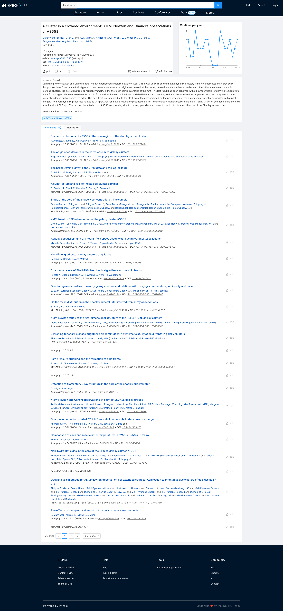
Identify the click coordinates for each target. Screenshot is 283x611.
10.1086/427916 (137, 411)
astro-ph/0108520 (110, 462)
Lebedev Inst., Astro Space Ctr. (129, 455)
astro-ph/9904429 (108, 518)
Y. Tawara (95, 140)
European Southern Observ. (75, 290)
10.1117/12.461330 (150, 502)
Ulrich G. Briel (58, 223)
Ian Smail (154, 495)
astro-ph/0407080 (109, 230)
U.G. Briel (103, 363)
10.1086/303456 (130, 443)
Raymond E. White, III (96, 274)
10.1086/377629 (137, 144)
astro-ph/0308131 (116, 367)
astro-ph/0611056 (61, 58)
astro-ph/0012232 (104, 262)
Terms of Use (65, 583)
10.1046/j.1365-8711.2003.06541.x (155, 246)
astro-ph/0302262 (117, 246)
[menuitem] (248, 5)
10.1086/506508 (137, 160)
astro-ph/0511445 (107, 342)
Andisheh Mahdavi (60, 404)
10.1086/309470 (131, 427)
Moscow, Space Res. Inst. (190, 156)
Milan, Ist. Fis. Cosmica (155, 290)
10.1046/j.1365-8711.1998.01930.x (155, 191)
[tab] (52, 127)
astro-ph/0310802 (109, 144)
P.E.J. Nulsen (89, 423)
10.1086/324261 (131, 176)
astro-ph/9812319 (108, 392)
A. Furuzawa (82, 140)
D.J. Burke (116, 423)
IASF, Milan (85, 37)
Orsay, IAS (76, 488)
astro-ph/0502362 (109, 411)
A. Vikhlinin (154, 455)
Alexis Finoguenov (113, 223)
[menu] (253, 5)
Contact (215, 583)
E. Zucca (90, 188)
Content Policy (65, 572)
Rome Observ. (179, 207)
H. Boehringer (66, 388)
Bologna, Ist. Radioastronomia (153, 204)
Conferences (162, 12)
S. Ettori (55, 290)
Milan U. (70, 37)
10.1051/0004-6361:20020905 (145, 294)
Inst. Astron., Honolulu (62, 227)
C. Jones (92, 363)
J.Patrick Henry (169, 223)
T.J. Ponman (74, 423)
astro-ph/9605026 (102, 443)
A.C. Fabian (66, 306)
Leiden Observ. (80, 243)
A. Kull (54, 388)
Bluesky (215, 572)
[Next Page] (77, 536)
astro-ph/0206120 (109, 294)
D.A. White (79, 306)
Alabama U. (115, 274)
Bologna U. (74, 204)
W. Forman (80, 363)
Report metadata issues (115, 578)
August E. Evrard (75, 514)
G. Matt (99, 172)
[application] (210, 49)
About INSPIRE (66, 567)
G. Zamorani (103, 188)
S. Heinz (55, 363)
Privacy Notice (66, 578)
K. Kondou (68, 140)
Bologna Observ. (94, 204)
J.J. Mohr (90, 514)
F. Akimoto (56, 140)
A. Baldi (55, 172)
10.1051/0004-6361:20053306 (145, 326)
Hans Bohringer (116, 322)
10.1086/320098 (131, 262)
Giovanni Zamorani (81, 207)
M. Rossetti (145, 338)
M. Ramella (79, 188)
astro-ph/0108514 (104, 176)
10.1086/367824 (141, 278)
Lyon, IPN (134, 243)
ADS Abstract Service (62, 65)
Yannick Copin (98, 243)
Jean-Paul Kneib (168, 488)
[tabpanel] (141, 336)
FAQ (105, 567)
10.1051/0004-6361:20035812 (145, 230)
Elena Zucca (112, 204)
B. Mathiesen (58, 514)
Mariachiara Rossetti (53, 37)
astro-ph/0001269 (104, 427)
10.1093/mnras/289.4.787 (150, 310)
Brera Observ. (120, 290)
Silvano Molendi (80, 259)
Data (184, 12)
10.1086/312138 (136, 518)
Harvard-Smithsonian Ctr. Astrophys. (88, 156)
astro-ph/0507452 (109, 326)
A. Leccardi (117, 338)
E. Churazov (67, 363)
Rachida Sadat (105, 491)
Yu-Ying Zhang (171, 322)
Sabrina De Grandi (60, 259)
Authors (101, 12)
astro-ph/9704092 (117, 310)
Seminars (138, 12)
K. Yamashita (109, 140)
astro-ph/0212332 (114, 278)
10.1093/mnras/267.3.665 (150, 211)
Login (275, 5)
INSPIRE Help (110, 572)
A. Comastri (79, 172)
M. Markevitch (58, 423)
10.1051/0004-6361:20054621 (65, 61)
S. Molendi (127, 37)
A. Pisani (67, 188)
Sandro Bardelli (59, 204)
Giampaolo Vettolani (181, 204)
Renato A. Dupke (60, 274)
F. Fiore (90, 172)
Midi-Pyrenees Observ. (99, 488)
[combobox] (145, 5)
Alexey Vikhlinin (80, 439)
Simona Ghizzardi (60, 338)
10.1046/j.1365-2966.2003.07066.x (154, 367)
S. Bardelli (56, 188)
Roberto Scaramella (159, 207)
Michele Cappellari (60, 243)
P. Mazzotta (82, 459)
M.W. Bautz (103, 423)
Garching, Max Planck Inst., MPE (73, 41)
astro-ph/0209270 (121, 502)
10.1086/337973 (137, 462)
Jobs (119, 12)
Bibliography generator (169, 567)
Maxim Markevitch (120, 156)
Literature (80, 12)
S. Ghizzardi (99, 37)
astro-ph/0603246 (109, 160)
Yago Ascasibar (59, 156)
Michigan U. (76, 274)
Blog (213, 567)
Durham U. (151, 488)
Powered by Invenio (55, 605)
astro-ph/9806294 (117, 191)
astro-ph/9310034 (117, 211)
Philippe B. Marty (60, 488)
